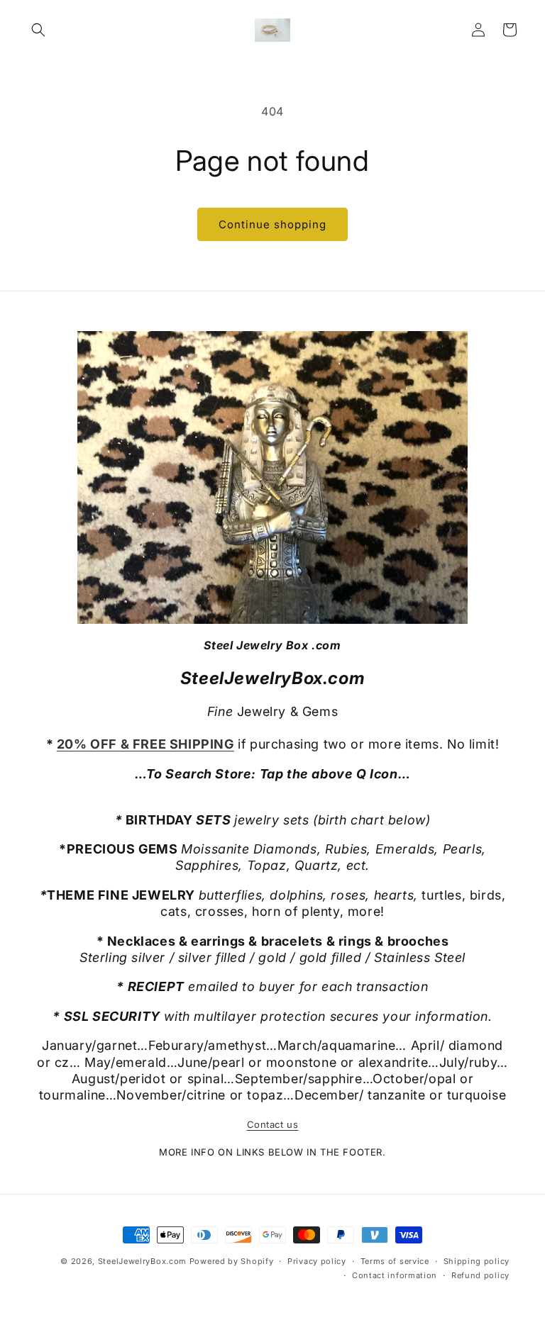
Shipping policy (477, 1261)
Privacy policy (316, 1261)
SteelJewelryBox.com (142, 1261)
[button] (38, 29)
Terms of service (394, 1261)
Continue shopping (272, 224)
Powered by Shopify (231, 1261)
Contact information (394, 1275)
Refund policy (480, 1275)
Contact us (273, 1124)
